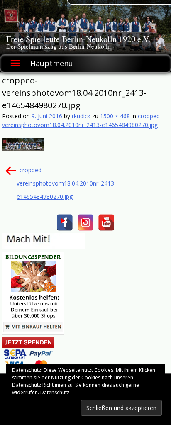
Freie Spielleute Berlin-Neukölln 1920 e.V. (78, 38)
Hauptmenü (51, 63)
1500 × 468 (115, 116)
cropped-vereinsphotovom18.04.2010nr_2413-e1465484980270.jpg (66, 183)
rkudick (81, 116)
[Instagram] (85, 222)
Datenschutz (54, 392)
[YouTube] (106, 222)
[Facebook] (64, 222)
